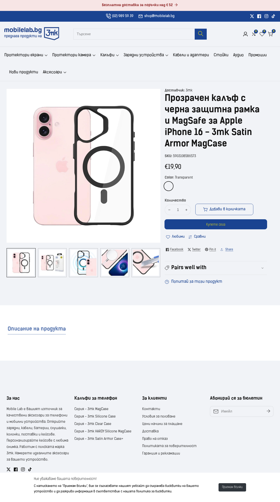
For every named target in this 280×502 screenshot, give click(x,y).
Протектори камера (71, 55)
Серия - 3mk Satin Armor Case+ (98, 439)
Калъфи (107, 55)
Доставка (150, 431)
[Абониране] (268, 411)
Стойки (221, 55)
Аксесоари (52, 72)
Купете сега (215, 224)
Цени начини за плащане (162, 424)
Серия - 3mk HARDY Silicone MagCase (102, 431)
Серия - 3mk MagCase (91, 409)
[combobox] (140, 34)
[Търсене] (201, 34)
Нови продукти (23, 72)
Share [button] (229, 249)
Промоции (257, 55)
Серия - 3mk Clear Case (92, 424)
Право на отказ (155, 439)
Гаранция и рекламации (161, 453)
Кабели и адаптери (191, 55)
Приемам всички (232, 487)
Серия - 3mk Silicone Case (95, 416)
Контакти (151, 409)
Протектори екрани (23, 55)
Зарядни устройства (144, 55)
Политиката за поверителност (169, 446)
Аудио (238, 55)
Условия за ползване (158, 416)
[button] (216, 268)
